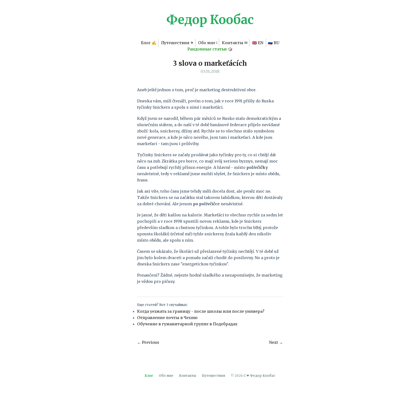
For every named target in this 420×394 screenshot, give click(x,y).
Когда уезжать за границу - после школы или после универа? (200, 311)
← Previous (148, 342)
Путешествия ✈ (177, 42)
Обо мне (166, 376)
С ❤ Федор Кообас (259, 376)
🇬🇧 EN (258, 42)
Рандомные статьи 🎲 (210, 49)
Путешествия (213, 376)
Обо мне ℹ (207, 42)
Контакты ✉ (234, 42)
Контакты (187, 376)
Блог (149, 376)
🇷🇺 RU (273, 42)
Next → (276, 342)
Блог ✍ (149, 42)
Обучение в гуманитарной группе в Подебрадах (187, 323)
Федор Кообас (210, 19)
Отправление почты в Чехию (167, 317)
